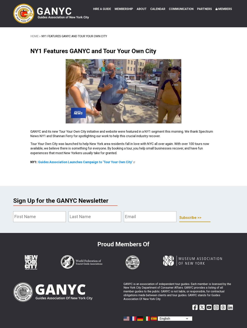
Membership (124, 9)
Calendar (157, 9)
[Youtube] (209, 307)
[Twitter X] (202, 307)
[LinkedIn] (230, 307)
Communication (181, 9)
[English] (127, 318)
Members (225, 9)
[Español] (154, 318)
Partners (204, 9)
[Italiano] (147, 318)
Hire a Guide (102, 9)
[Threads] (223, 307)
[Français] (133, 318)
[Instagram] (216, 307)
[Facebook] (195, 307)
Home (34, 36)
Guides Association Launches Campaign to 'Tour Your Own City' (85, 162)
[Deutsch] (140, 318)
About (142, 9)
